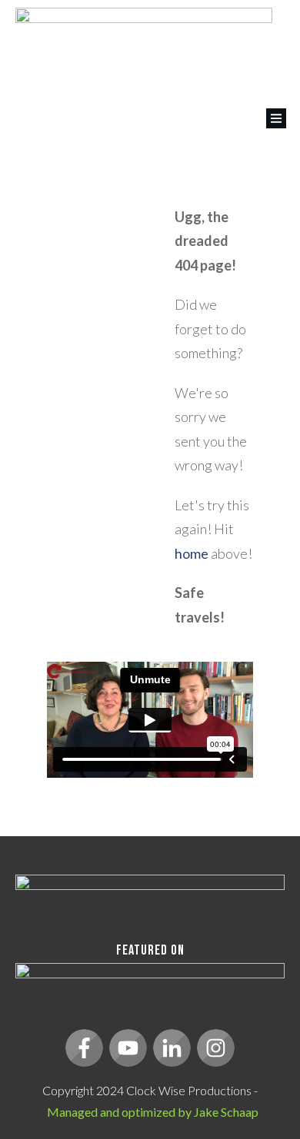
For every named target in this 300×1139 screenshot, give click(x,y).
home (191, 553)
